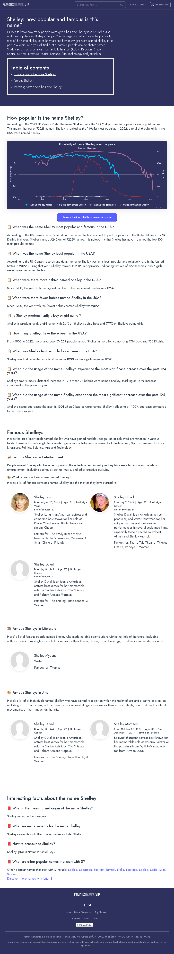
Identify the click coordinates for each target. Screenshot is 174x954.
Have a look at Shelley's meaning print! (87, 217)
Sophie (143, 870)
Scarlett (99, 870)
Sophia (72, 870)
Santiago (131, 870)
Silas (162, 870)
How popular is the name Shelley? (35, 74)
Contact (76, 918)
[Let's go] (122, 5)
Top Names (100, 912)
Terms (95, 918)
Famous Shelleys (24, 80)
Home (68, 912)
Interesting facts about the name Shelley (38, 87)
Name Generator (138, 4)
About (86, 918)
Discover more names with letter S (29, 878)
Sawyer (12, 874)
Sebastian (85, 870)
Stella (120, 870)
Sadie (153, 870)
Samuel (110, 870)
